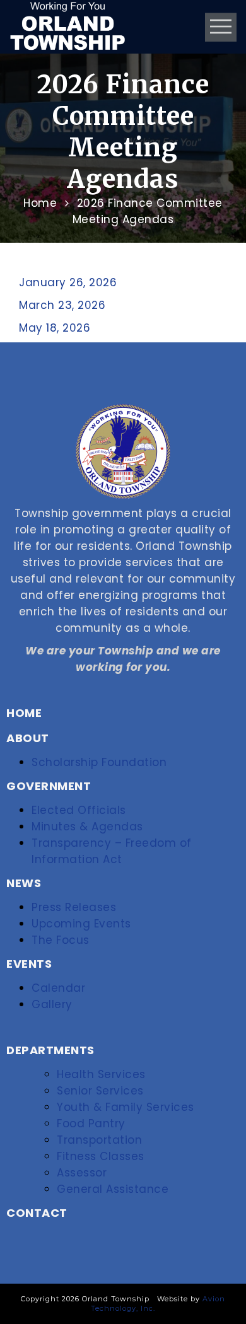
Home (40, 203)
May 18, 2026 (54, 327)
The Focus (61, 940)
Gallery (52, 1004)
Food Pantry (91, 1123)
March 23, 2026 (62, 305)
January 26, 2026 (68, 282)
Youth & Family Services (125, 1107)
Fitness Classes (100, 1156)
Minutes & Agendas (87, 826)
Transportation (99, 1139)
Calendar (58, 988)
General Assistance (112, 1189)
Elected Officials (79, 810)
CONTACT (36, 1213)
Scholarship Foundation (99, 762)
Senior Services (100, 1090)
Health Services (101, 1074)
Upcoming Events (81, 923)
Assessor (82, 1172)
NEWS (23, 883)
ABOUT (27, 738)
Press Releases (74, 907)
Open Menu (221, 27)
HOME (24, 713)
